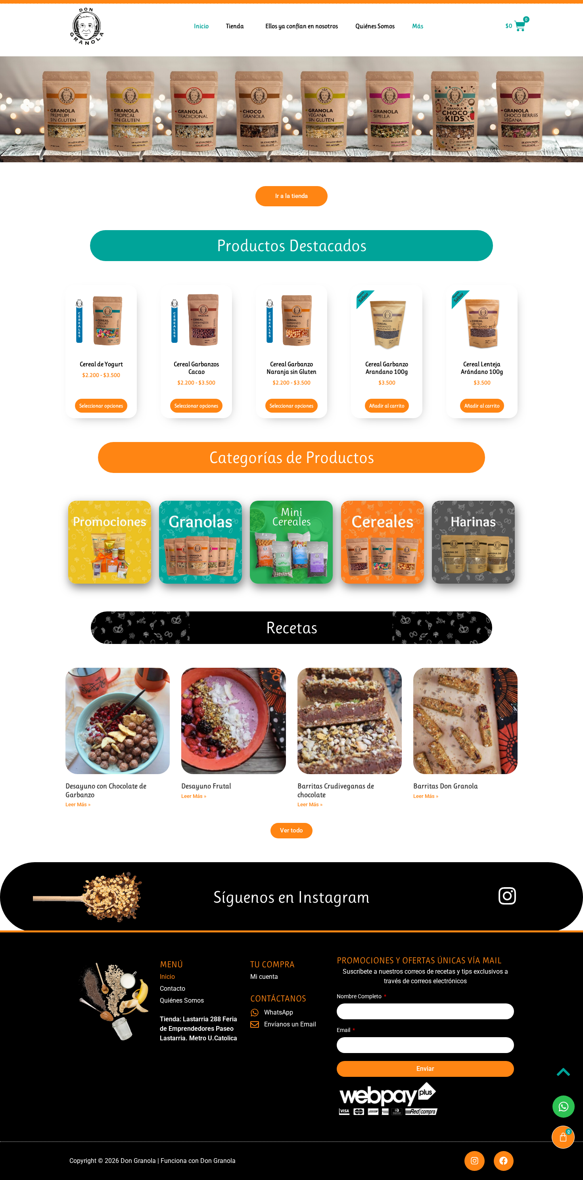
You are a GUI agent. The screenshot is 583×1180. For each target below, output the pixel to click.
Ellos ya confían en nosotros (301, 26)
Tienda (235, 26)
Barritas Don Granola (445, 786)
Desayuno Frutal (206, 786)
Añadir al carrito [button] (387, 406)
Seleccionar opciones (101, 406)
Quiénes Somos (375, 26)
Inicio (201, 26)
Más (417, 26)
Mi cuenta (264, 976)
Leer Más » (77, 804)
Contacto (172, 988)
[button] (291, 830)
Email (344, 1030)
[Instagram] (474, 1161)
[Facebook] (504, 1161)
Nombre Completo (360, 996)
